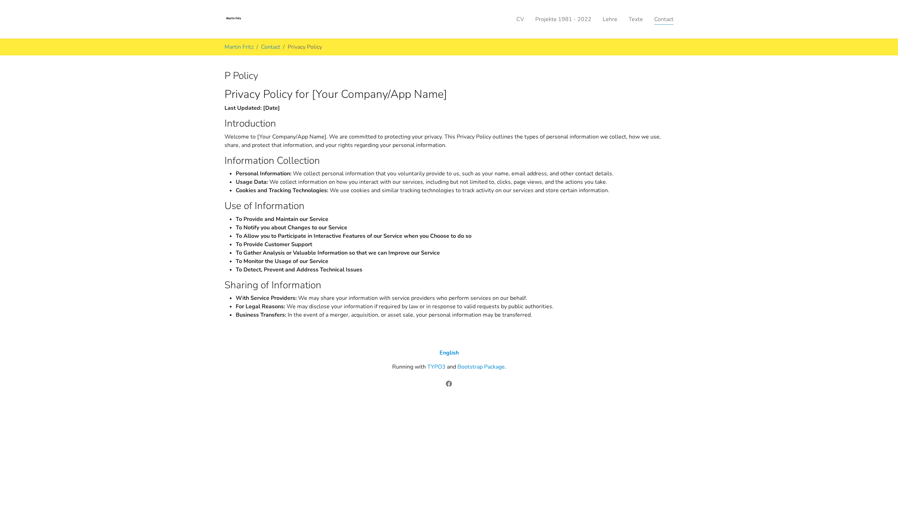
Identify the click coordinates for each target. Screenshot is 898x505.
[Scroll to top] (882, 489)
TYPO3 (436, 367)
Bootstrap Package (481, 367)
